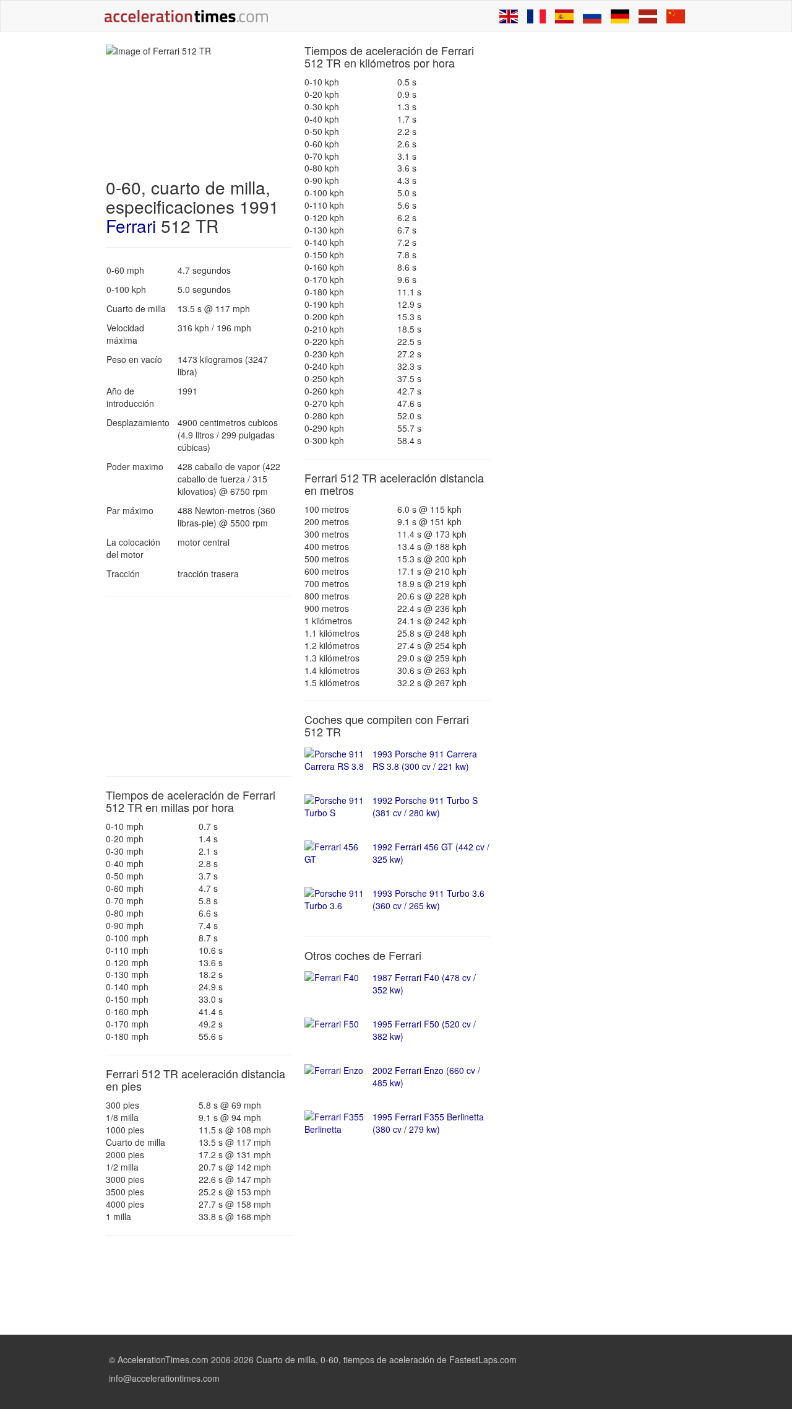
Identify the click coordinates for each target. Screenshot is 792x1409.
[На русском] (592, 16)
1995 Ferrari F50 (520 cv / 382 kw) (424, 1030)
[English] (508, 16)
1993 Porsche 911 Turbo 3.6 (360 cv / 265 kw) (428, 899)
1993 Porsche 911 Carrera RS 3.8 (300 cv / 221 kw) (424, 760)
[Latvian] (648, 16)
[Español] (564, 16)
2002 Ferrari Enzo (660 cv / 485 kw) (426, 1076)
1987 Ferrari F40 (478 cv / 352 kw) (424, 983)
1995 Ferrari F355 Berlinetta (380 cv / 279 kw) (428, 1122)
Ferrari (131, 225)
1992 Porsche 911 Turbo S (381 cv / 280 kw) (425, 806)
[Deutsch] (620, 16)
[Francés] (536, 16)
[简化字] (675, 16)
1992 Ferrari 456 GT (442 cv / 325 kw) (430, 852)
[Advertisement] (198, 686)
